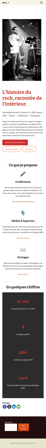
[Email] (18, 407)
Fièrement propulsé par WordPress (23, 443)
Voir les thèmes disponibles (23, 201)
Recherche (8, 422)
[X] (9, 407)
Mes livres (29, 149)
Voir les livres (23, 274)
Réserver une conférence (15, 142)
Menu (4, 2)
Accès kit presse (23, 238)
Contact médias (11, 149)
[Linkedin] (14, 407)
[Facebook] (5, 407)
